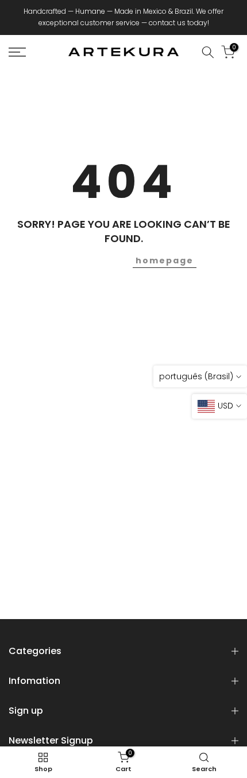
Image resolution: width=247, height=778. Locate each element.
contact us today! (179, 23)
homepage (165, 260)
